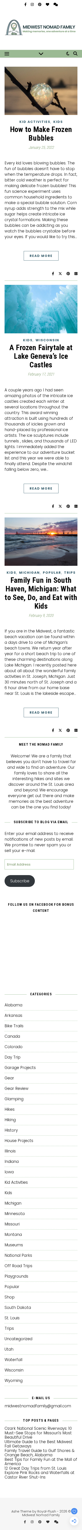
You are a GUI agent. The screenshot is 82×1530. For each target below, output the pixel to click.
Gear (9, 1078)
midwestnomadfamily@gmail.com (38, 1406)
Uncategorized (18, 1339)
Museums (14, 1245)
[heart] (48, 4)
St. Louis (12, 1318)
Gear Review (16, 1088)
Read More (41, 256)
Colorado (14, 1046)
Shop (10, 1297)
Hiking (10, 1119)
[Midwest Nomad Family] (41, 29)
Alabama (13, 1005)
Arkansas (13, 1015)
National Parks (18, 1255)
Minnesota (15, 1213)
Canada (12, 1036)
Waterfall (13, 1359)
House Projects (19, 1140)
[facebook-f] (25, 4)
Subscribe (19, 881)
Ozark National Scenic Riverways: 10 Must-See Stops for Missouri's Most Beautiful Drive (38, 1433)
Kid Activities (34, 122)
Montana (13, 1234)
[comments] (56, 4)
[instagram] (33, 4)
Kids (58, 122)
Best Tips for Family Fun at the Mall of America (41, 1462)
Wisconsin (47, 340)
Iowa (9, 1172)
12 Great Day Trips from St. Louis (36, 1468)
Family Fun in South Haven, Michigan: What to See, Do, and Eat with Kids (41, 593)
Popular (52, 572)
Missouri (12, 1224)
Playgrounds (16, 1276)
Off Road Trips (18, 1266)
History (11, 1130)
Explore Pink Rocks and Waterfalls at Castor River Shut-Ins (39, 1475)
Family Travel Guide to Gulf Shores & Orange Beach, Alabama (39, 1453)
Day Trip (12, 1057)
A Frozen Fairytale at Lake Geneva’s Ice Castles (40, 356)
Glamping (14, 1099)
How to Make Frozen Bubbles (41, 133)
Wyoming (14, 1380)
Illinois (10, 1151)
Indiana (12, 1161)
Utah (9, 1349)
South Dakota (18, 1307)
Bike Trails (14, 1026)
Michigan (29, 572)
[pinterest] (40, 4)
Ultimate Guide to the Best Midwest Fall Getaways (38, 1444)
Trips (70, 572)
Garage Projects (20, 1067)
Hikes (10, 1109)
